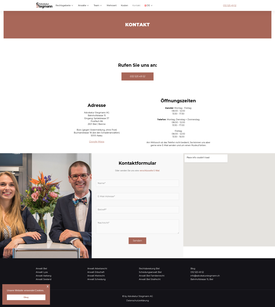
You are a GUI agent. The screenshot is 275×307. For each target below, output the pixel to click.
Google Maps (96, 141)
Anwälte (82, 5)
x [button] (48, 286)
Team (96, 5)
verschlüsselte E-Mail (149, 170)
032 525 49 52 (229, 5)
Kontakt (136, 5)
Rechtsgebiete (63, 5)
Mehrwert (112, 5)
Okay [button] (26, 297)
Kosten (124, 5)
